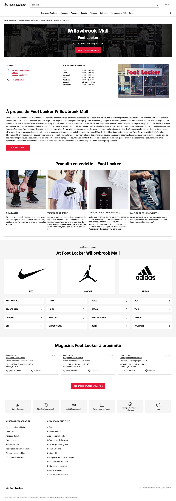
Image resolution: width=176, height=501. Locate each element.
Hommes (64, 13)
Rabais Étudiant (54, 449)
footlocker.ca (17, 148)
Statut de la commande (57, 466)
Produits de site (12, 444)
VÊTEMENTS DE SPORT (57, 213)
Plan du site (11, 440)
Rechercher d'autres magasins (87, 386)
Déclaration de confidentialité (18, 449)
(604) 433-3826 (129, 370)
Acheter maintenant (87, 50)
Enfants (84, 13)
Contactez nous (53, 431)
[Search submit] (156, 4)
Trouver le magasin (10, 20)
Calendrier (104, 13)
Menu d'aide (11, 431)
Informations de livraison (57, 440)
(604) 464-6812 (72, 370)
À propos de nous (13, 436)
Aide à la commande (56, 436)
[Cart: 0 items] (170, 13)
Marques (93, 13)
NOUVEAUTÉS (12, 213)
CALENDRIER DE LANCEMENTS (143, 213)
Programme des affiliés (15, 453)
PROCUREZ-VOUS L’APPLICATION (103, 213)
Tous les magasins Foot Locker (28, 20)
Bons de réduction (54, 470)
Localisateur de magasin (57, 462)
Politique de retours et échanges (60, 457)
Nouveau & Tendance (49, 13)
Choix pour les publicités (16, 427)
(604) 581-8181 (15, 370)
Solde (131, 13)
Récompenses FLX (118, 13)
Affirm (49, 427)
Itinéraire (37, 370)
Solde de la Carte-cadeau (57, 474)
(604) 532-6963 (18, 80)
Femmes (74, 13)
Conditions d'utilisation (15, 457)
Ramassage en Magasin (57, 444)
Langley (57, 20)
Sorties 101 (52, 453)
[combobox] (94, 4)
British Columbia (46, 20)
